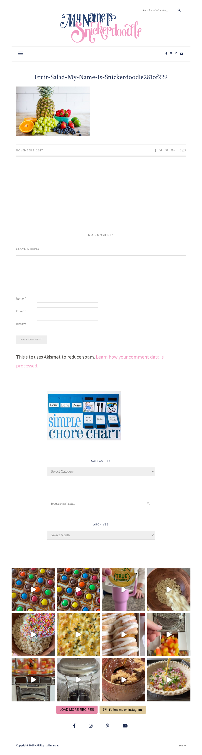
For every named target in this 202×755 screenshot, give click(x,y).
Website (21, 324)
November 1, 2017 (29, 150)
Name (21, 298)
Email (20, 311)
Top (181, 745)
